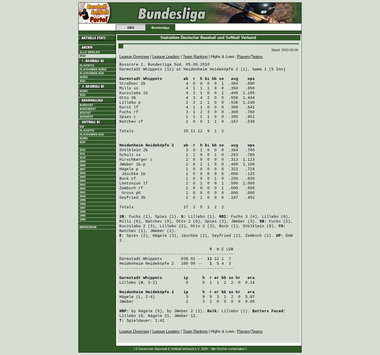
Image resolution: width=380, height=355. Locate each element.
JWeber (126, 164)
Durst (125, 107)
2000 (83, 196)
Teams (257, 56)
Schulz (126, 155)
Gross (128, 193)
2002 (83, 188)
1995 (83, 215)
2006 (83, 173)
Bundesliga (160, 27)
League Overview (134, 56)
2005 (83, 177)
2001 (83, 192)
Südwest (87, 116)
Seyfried (128, 197)
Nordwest (88, 109)
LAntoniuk (130, 183)
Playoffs (87, 65)
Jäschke (130, 174)
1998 (83, 204)
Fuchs (125, 112)
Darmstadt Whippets (140, 79)
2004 (83, 180)
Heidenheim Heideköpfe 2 (146, 145)
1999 (83, 200)
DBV (130, 27)
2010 (83, 157)
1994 (83, 219)
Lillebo (127, 102)
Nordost (87, 105)
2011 (82, 153)
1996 (83, 211)
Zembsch (127, 188)
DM (82, 126)
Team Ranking (195, 56)
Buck (124, 178)
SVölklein (130, 150)
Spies (125, 117)
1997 (83, 207)
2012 (83, 150)
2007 (83, 169)
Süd (83, 81)
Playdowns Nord (93, 69)
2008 (83, 165)
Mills (125, 88)
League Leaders (166, 56)
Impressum (88, 227)
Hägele (126, 169)
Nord (84, 77)
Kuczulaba (130, 93)
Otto (124, 98)
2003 (83, 184)
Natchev (127, 121)
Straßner (128, 83)
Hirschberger (133, 159)
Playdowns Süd (92, 73)
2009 (83, 161)
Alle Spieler (90, 52)
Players (243, 56)
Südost (85, 112)
